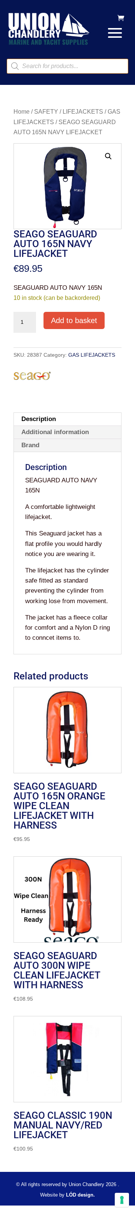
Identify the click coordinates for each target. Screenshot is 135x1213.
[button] (108, 156)
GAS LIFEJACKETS (91, 355)
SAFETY (46, 111)
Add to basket (74, 320)
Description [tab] (38, 419)
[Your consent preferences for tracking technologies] (122, 1200)
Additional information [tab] (55, 432)
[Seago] (32, 377)
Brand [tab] (30, 445)
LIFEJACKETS (83, 111)
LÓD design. (80, 1195)
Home (22, 111)
